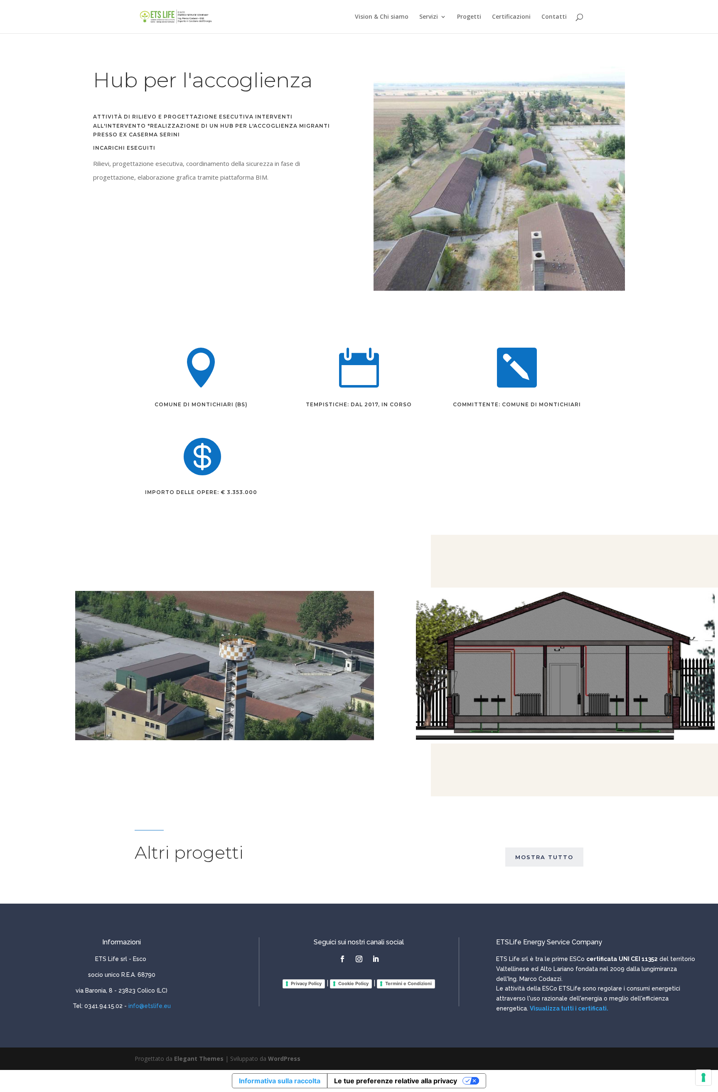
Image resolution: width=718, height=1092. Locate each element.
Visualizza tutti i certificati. (569, 1008)
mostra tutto (544, 857)
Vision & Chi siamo (381, 17)
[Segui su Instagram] (359, 959)
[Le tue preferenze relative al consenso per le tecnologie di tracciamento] (703, 1077)
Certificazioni (511, 17)
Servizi (428, 17)
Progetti (469, 17)
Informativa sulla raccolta (279, 1081)
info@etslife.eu (149, 1006)
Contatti (554, 17)
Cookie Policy (353, 983)
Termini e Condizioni (408, 983)
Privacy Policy (306, 983)
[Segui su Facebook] (342, 959)
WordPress (284, 1058)
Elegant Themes (199, 1058)
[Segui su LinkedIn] (375, 959)
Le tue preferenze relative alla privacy (395, 1081)
